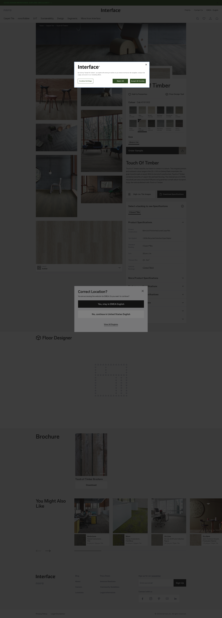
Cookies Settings (85, 81)
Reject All (120, 81)
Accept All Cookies (138, 81)
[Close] (146, 64)
